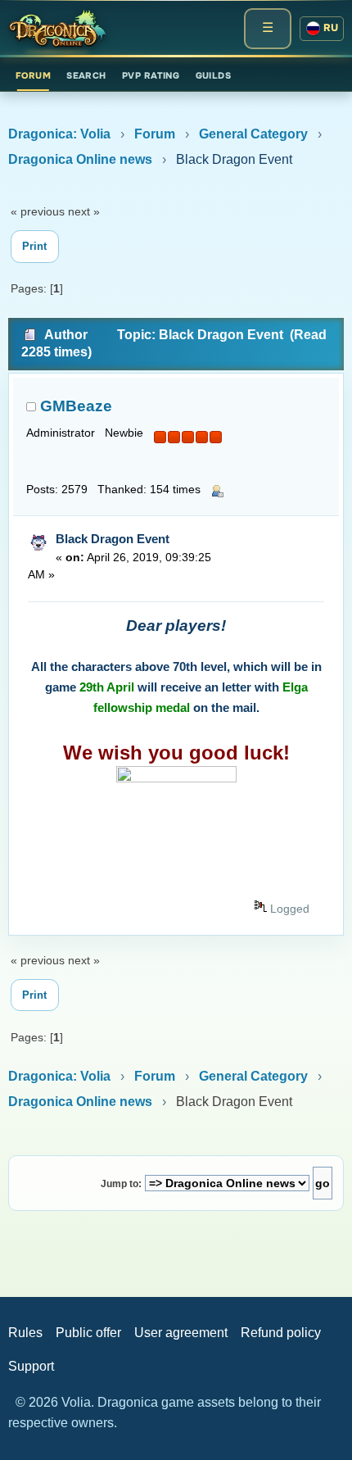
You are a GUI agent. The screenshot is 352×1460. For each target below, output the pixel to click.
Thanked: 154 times (149, 489)
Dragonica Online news (80, 159)
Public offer (88, 1333)
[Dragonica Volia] (57, 28)
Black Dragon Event (112, 539)
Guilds (214, 75)
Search (86, 75)
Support (31, 1366)
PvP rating (150, 75)
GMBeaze (76, 406)
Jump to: (121, 1184)
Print (34, 246)
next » (84, 211)
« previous (38, 211)
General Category (253, 134)
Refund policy (281, 1333)
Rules (25, 1333)
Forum (33, 75)
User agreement (181, 1333)
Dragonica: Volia (59, 134)
